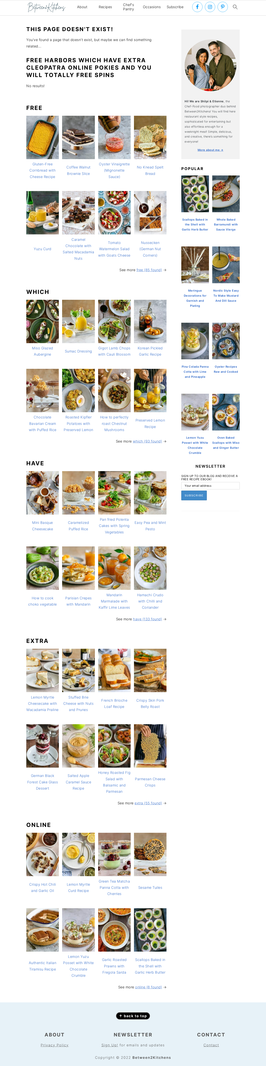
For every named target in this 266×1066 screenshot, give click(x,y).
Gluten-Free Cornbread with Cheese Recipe (42, 170)
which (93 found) (147, 441)
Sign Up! (109, 1045)
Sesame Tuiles (150, 887)
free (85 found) (149, 270)
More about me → (211, 150)
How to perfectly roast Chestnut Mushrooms (114, 423)
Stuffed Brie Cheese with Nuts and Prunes (78, 703)
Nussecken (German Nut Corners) (150, 249)
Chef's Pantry (128, 7)
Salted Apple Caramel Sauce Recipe (78, 782)
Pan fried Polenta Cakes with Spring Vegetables (114, 525)
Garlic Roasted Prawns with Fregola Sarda (114, 966)
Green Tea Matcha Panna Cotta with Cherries (114, 887)
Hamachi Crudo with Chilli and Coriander (150, 601)
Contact (211, 1045)
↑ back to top (133, 1016)
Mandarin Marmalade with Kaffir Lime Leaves (114, 601)
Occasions (152, 7)
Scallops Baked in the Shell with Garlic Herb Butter (150, 966)
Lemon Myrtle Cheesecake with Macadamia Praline (42, 703)
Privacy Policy (55, 1045)
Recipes (105, 7)
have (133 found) (147, 619)
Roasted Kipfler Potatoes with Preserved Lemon (78, 423)
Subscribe (175, 7)
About (82, 7)
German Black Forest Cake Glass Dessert (42, 782)
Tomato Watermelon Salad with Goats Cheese (114, 249)
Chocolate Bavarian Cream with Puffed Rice (42, 423)
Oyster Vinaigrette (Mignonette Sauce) (114, 170)
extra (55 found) (148, 803)
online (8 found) (148, 987)
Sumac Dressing (78, 351)
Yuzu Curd (42, 249)
